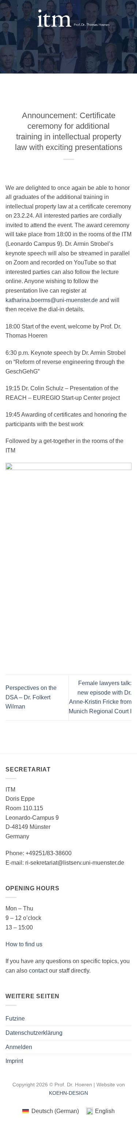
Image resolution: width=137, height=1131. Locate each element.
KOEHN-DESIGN (68, 1093)
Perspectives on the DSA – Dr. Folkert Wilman (31, 697)
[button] (9, 18)
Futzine (15, 1018)
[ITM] (73, 18)
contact (38, 970)
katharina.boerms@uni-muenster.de (51, 300)
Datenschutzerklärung (33, 1033)
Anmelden (18, 1047)
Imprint (14, 1061)
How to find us (23, 944)
